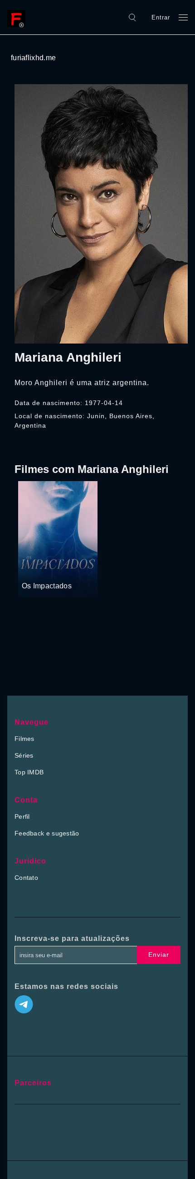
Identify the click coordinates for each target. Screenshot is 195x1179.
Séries (24, 755)
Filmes (24, 738)
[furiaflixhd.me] (18, 17)
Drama (32, 569)
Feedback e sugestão (47, 833)
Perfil (22, 816)
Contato (26, 877)
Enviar (158, 954)
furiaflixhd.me (33, 58)
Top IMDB (29, 772)
